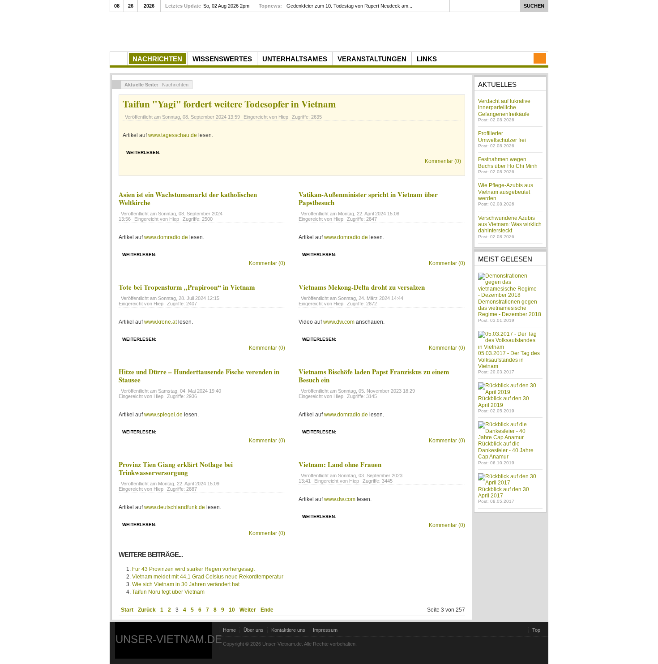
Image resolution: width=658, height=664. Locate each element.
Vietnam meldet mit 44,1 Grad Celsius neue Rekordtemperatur (207, 577)
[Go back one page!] (116, 84)
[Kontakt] (540, 58)
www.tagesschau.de (172, 135)
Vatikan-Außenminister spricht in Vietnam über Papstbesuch (368, 198)
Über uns (254, 630)
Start (127, 610)
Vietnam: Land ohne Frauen (340, 464)
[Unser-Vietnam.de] (194, 30)
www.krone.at (160, 322)
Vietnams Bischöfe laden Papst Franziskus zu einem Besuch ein (374, 376)
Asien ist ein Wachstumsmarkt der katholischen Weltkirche (188, 198)
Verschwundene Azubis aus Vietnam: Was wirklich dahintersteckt (510, 224)
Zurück (147, 610)
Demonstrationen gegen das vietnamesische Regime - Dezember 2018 (509, 308)
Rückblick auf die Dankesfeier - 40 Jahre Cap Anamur (506, 450)
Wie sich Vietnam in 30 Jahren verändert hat (185, 584)
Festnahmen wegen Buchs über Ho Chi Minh (508, 162)
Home (229, 630)
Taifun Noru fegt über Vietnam (168, 592)
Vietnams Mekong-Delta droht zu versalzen (362, 287)
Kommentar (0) (443, 161)
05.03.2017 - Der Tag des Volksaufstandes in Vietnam (509, 359)
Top (536, 630)
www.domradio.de (166, 237)
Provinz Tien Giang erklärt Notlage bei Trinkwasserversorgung (176, 468)
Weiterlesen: (143, 152)
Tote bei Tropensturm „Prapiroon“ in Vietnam (187, 287)
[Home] (118, 58)
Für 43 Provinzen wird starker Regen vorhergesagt (193, 569)
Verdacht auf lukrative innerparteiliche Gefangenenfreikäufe (504, 107)
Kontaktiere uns (288, 630)
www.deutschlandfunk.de (174, 507)
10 (232, 610)
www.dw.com (339, 322)
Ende (267, 610)
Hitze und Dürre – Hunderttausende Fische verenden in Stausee (199, 376)
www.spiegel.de (163, 414)
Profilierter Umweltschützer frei (502, 136)
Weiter (247, 610)
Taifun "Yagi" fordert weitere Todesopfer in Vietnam (229, 104)
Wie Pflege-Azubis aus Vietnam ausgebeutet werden (505, 191)
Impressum (325, 630)
